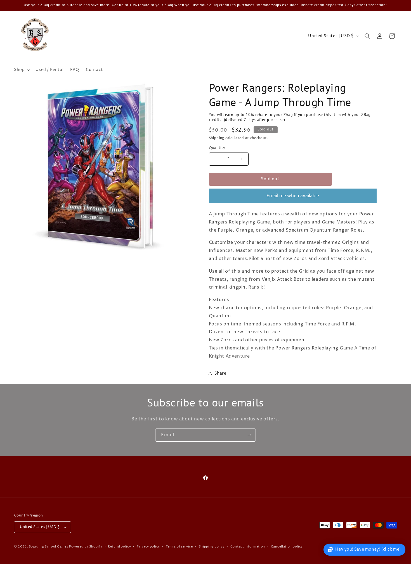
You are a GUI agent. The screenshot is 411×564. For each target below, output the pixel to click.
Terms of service (179, 546)
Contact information (247, 546)
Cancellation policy (287, 546)
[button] (21, 70)
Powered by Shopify (85, 546)
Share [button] (220, 373)
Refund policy (119, 546)
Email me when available (292, 196)
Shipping (217, 138)
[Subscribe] (249, 435)
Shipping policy (212, 546)
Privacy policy (148, 546)
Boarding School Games (48, 546)
